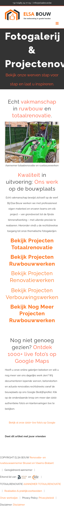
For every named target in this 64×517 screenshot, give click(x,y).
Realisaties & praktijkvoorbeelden (23, 490)
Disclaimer (19, 504)
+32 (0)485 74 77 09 (22, 3)
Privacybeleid (46, 497)
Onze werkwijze (9, 497)
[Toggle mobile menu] (57, 23)
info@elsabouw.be (42, 3)
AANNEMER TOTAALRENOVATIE (42, 484)
